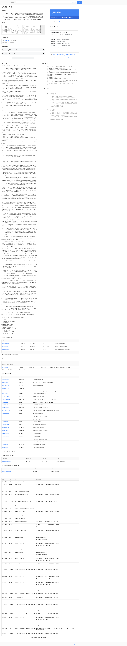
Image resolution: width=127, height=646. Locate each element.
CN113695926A (5, 427)
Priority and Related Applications (63, 55)
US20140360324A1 (6, 410)
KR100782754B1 (6, 343)
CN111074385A (5, 407)
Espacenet (59, 57)
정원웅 (56, 23)
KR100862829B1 (5, 346)
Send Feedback (53, 644)
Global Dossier (65, 57)
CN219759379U (5, 436)
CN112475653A (5, 439)
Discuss (70, 57)
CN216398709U (5, 441)
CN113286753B (5, 413)
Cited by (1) (63, 54)
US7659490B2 (5, 402)
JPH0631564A (5, 444)
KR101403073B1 (5, 419)
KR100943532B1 (5, 382)
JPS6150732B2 (5, 388)
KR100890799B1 (5, 349)
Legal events (69, 54)
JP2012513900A (5, 396)
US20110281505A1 (6, 391)
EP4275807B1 (5, 367)
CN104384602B (5, 385)
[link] (9, 40)
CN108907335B (5, 379)
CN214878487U (5, 447)
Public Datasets (62, 644)
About (46, 644)
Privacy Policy (75, 644)
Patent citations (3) (57, 54)
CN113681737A (5, 433)
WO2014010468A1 (6, 399)
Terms (68, 644)
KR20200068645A (6, 416)
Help (81, 644)
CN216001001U (5, 421)
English (59, 21)
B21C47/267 (6, 40)
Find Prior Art (64, 17)
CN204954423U (5, 404)
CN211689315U (5, 430)
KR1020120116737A (6, 461)
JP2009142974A (5, 424)
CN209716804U (5, 393)
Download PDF (55, 17)
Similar (71, 17)
